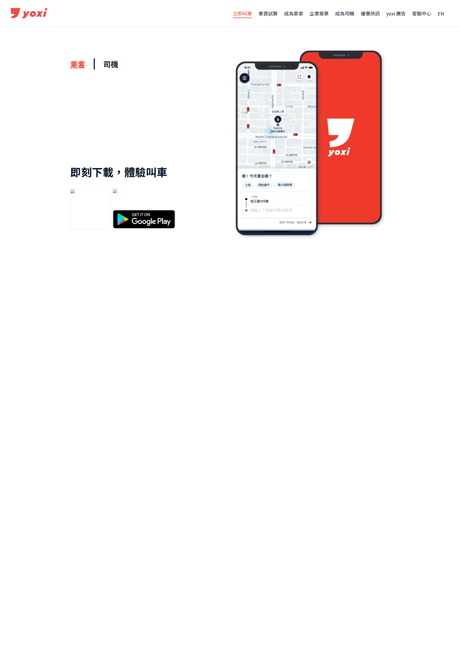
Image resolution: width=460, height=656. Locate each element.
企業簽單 (319, 13)
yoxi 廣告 (396, 13)
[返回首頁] (29, 13)
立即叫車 (242, 13)
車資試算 (268, 13)
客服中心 (421, 13)
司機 (110, 64)
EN (441, 13)
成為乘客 (293, 13)
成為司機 (344, 13)
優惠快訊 (370, 13)
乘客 (77, 64)
